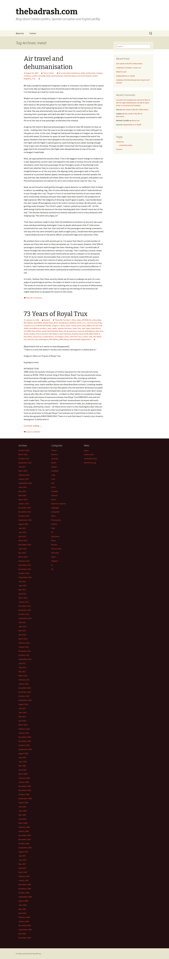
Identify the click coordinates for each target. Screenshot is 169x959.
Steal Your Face (76, 336)
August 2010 (23, 704)
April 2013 (22, 594)
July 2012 (22, 622)
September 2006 (25, 897)
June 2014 (22, 548)
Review (54, 544)
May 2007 (22, 864)
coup (53, 475)
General (47, 320)
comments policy (125, 145)
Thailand (54, 561)
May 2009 (22, 766)
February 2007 (24, 876)
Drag (100, 323)
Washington (43, 339)
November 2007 (24, 839)
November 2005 (24, 925)
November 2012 (24, 610)
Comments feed (90, 458)
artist (94, 320)
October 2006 (23, 892)
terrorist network (85, 76)
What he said (121, 72)
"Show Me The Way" (62, 320)
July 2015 (22, 528)
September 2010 (25, 700)
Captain (99, 73)
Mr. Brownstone (70, 331)
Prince (38, 334)
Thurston (30, 339)
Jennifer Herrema (64, 328)
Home (53, 499)
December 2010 (24, 688)
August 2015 (23, 524)
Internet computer (58, 503)
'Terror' (45, 73)
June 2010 (22, 712)
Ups (36, 339)
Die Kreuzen (92, 323)
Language (55, 508)
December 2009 (24, 737)
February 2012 (24, 643)
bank (99, 320)
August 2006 (23, 901)
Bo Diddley (38, 323)
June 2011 (22, 667)
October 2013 (23, 573)
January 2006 (23, 921)
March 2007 (22, 872)
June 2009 (22, 761)
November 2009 (24, 741)
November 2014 (24, 544)
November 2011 (24, 651)
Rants (51, 73)
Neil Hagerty (90, 331)
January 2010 (23, 733)
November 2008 (24, 790)
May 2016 (22, 491)
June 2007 (22, 860)
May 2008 (22, 815)
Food (53, 487)
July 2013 (22, 581)
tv (52, 565)
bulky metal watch (88, 73)
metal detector (57, 76)
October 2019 (23, 450)
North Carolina (29, 334)
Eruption (27, 325)
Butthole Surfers (76, 323)
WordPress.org (90, 462)
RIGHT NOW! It (94, 334)
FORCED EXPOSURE (43, 325)
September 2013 (25, 577)
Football (54, 491)
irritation (27, 76)
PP (52, 532)
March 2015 (22, 540)
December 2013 (24, 565)
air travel (62, 73)
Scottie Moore (48, 336)
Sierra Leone (56, 548)
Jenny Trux (76, 328)
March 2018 (22, 454)
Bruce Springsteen (61, 323)
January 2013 (23, 602)
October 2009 (23, 745)
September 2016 (25, 483)
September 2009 (25, 749)
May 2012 (22, 630)
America (54, 454)
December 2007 (24, 835)
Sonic (66, 336)
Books (53, 462)
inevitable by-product (37, 328)
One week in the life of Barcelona (129, 63)
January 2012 (23, 647)
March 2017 (22, 471)
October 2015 (23, 516)
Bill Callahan (28, 323)
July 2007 (22, 856)
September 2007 (25, 847)
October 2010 (23, 696)
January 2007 (23, 880)
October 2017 (23, 458)
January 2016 (23, 503)
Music (53, 516)
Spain (53, 557)
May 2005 (22, 933)
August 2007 (23, 852)
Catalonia (54, 471)
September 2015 (25, 520)
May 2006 (22, 909)
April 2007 (22, 868)
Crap (53, 479)
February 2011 (24, 680)
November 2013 (24, 569)
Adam (78, 320)
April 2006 (22, 913)
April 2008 (22, 819)
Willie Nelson (64, 339)
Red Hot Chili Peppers (50, 334)
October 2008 (23, 794)
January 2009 (23, 782)
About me (20, 33)
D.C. (85, 323)
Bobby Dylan (48, 323)
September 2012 (25, 618)
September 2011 (25, 659)
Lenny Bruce (95, 328)
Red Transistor (65, 334)
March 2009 (22, 774)
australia (54, 458)
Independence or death (125, 76)
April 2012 (22, 634)
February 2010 (24, 729)
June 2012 (22, 626)
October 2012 (23, 614)
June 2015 (22, 532)
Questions (55, 536)
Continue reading (33, 425)
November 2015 (24, 512)
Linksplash (55, 512)
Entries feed (89, 454)
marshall (41, 76)
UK (52, 569)
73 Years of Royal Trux (56, 314)
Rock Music (28, 336)
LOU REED (27, 331)
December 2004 (24, 938)
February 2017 (24, 475)
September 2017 (25, 462)
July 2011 (22, 663)
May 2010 (22, 716)
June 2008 (22, 811)
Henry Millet (86, 325)
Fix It (33, 325)
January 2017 (23, 479)
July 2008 (22, 806)
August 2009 (23, 753)
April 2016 (22, 495)
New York (99, 331)
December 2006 (24, 884)
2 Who (73, 320)
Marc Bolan (36, 331)
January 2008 (23, 831)
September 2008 (25, 798)
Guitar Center (71, 325)
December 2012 (24, 606)
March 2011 (22, 675)
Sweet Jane (87, 336)
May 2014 (22, 553)
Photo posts (56, 520)
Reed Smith (83, 334)
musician (80, 331)
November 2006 (24, 888)
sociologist (59, 336)
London (34, 76)
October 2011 (23, 655)
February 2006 (24, 917)
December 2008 (24, 786)
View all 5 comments (34, 298)
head (79, 325)
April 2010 (22, 720)
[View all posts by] (39, 78)
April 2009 (22, 770)
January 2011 (23, 684)
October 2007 (23, 843)
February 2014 (24, 561)
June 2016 (22, 487)
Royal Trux (37, 336)
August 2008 (23, 802)
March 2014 (22, 557)
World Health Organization (80, 339)
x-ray (34, 78)
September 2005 (25, 929)
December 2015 (24, 508)
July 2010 (22, 708)
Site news (55, 553)
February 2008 (24, 827)
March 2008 (22, 823)
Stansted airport (70, 76)
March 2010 (22, 725)
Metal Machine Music (55, 331)
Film (52, 483)
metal (48, 76)
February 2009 (24, 778)
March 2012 (22, 639)
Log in (86, 450)
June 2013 (22, 585)
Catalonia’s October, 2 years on (128, 67)
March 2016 (22, 499)
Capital (54, 467)
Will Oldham (53, 339)
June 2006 (22, 905)
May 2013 (22, 589)
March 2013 (22, 598)
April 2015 (22, 536)
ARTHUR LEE (86, 320)
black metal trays (73, 73)
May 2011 (22, 671)
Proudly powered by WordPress (28, 953)
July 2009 (22, 757)
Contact (32, 33)
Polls (53, 528)
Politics (54, 524)
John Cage (85, 328)
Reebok (75, 334)
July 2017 (22, 467)
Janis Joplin (52, 328)
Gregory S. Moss (58, 325)
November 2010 (24, 692)
